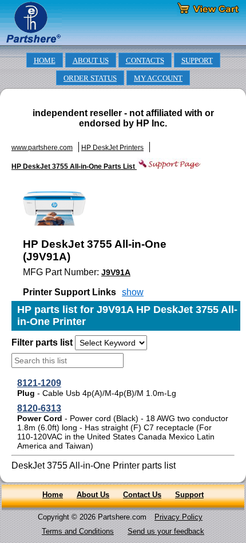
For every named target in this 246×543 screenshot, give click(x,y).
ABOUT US (91, 61)
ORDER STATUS (90, 78)
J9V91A (115, 272)
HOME (44, 61)
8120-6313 (39, 408)
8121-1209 (39, 383)
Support (189, 494)
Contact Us (142, 494)
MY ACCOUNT (158, 78)
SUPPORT (197, 61)
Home (52, 494)
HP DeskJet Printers (112, 148)
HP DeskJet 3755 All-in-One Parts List (74, 166)
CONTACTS (145, 61)
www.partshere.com (42, 148)
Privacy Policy (178, 517)
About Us (93, 494)
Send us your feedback (166, 531)
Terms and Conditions (78, 531)
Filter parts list (42, 342)
